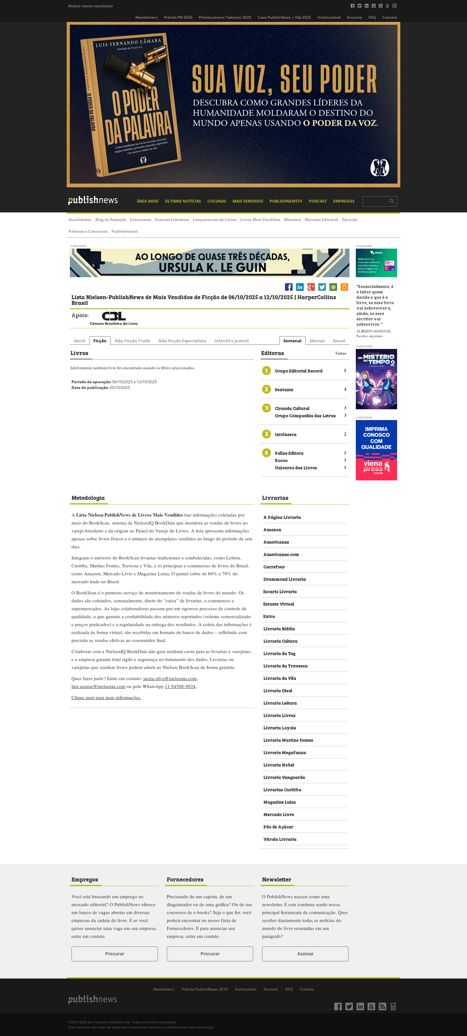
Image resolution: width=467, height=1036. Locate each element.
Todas (340, 353)
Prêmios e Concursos (88, 231)
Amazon (272, 529)
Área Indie (148, 201)
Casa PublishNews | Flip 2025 (284, 17)
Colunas (216, 201)
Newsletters (146, 17)
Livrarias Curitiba (282, 789)
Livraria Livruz (279, 715)
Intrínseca (285, 434)
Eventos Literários (172, 219)
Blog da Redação (110, 219)
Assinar (305, 954)
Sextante (284, 389)
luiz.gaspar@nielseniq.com (98, 686)
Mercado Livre (278, 814)
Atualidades (80, 219)
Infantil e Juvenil (231, 341)
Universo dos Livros (296, 467)
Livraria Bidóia (279, 628)
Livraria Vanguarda (284, 776)
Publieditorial (125, 231)
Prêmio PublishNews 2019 (205, 989)
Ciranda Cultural (292, 407)
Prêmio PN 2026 (178, 17)
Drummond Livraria (284, 578)
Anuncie (354, 17)
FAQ (372, 17)
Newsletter (276, 878)
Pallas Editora (289, 452)
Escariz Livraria (280, 591)
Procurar (114, 954)
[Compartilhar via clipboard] (344, 290)
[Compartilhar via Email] (333, 290)
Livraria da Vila (279, 677)
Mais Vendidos (248, 201)
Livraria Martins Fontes (288, 739)
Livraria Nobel (278, 764)
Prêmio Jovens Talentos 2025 (225, 17)
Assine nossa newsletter (90, 6)
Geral (79, 341)
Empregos (344, 201)
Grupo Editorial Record (298, 370)
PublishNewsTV (286, 201)
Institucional (329, 17)
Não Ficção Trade (132, 341)
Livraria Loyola (279, 727)
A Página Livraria (282, 516)
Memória (292, 219)
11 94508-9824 (180, 686)
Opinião (349, 219)
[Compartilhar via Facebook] (289, 290)
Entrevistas (140, 219)
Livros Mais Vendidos (260, 219)
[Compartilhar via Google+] (311, 290)
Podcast (318, 201)
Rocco (281, 460)
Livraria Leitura (280, 702)
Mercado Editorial (321, 219)
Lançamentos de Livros (214, 219)
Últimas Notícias (183, 201)
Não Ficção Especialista (182, 341)
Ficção (99, 341)
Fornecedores (185, 878)
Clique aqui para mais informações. (106, 697)
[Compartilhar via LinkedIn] (300, 290)
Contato (389, 17)
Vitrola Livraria (279, 838)
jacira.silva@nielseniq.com (170, 678)
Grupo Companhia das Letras (305, 415)
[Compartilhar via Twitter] (322, 290)
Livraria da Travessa (285, 665)
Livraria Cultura (280, 640)
